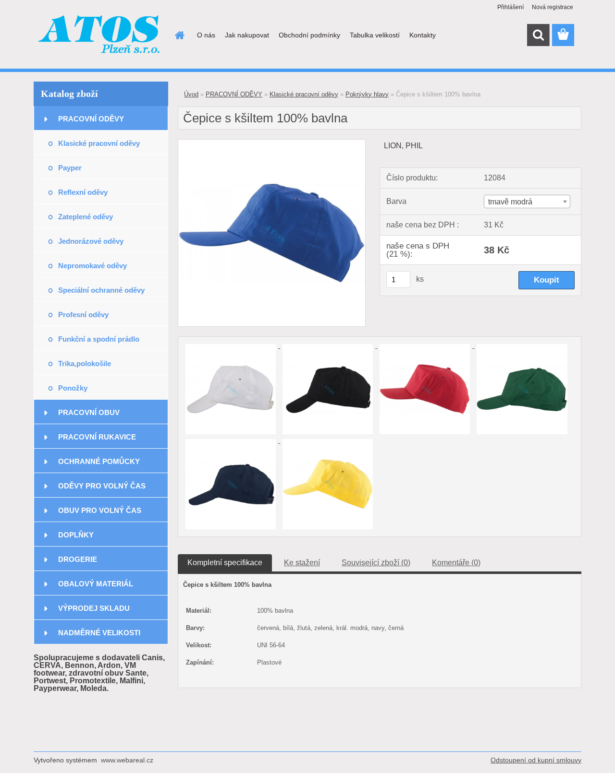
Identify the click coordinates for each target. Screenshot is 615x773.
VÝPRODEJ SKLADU (94, 608)
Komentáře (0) (456, 563)
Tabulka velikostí (375, 35)
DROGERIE (77, 559)
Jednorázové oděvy (90, 241)
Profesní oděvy (83, 314)
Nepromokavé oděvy (92, 266)
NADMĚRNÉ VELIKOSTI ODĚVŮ (99, 636)
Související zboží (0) (376, 563)
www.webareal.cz (127, 760)
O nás (206, 35)
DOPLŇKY (76, 535)
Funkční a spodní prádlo (98, 339)
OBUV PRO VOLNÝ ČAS (99, 510)
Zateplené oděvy (85, 217)
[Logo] (100, 35)
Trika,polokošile (84, 363)
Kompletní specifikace (224, 563)
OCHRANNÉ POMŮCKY (99, 461)
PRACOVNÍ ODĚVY (91, 119)
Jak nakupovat (247, 35)
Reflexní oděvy (83, 192)
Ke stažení (302, 563)
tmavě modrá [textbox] (510, 202)
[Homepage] (179, 35)
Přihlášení (510, 7)
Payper (70, 168)
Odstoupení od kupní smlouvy (536, 760)
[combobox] (527, 201)
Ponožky (72, 388)
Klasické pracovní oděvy (99, 143)
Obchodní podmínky (309, 35)
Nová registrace (552, 7)
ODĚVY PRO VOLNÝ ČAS (102, 486)
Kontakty (422, 35)
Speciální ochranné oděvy (101, 290)
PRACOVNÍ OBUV (89, 412)
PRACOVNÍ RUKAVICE (97, 437)
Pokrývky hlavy (367, 94)
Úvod (191, 94)
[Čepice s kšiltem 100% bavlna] (271, 143)
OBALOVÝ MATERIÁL (95, 584)
